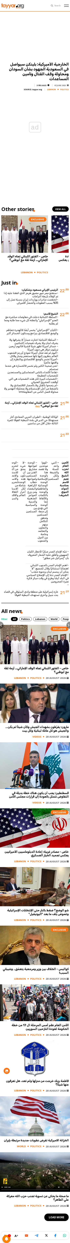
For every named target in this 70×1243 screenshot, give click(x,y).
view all (60, 209)
